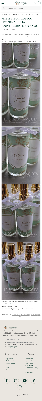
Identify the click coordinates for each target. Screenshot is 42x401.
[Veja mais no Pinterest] (33, 382)
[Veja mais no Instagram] (16, 382)
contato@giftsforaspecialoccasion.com (20, 342)
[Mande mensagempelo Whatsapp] (20, 388)
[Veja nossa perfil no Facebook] (7, 382)
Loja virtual (9, 359)
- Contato (8, 370)
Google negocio (12, 347)
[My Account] (34, 3)
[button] (38, 3)
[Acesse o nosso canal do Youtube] (25, 382)
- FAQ (7, 368)
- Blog (7, 365)
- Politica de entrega (32, 368)
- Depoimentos (10, 363)
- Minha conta (9, 361)
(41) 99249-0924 (12, 340)
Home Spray (25, 315)
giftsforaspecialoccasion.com (19, 304)
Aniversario (17, 14)
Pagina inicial (6, 14)
